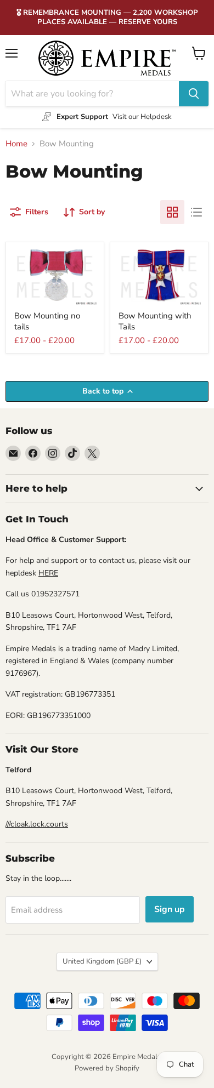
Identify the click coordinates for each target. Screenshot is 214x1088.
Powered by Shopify (107, 1068)
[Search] (194, 93)
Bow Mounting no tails (47, 321)
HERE (48, 573)
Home (16, 144)
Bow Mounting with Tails (155, 321)
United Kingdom (102, 961)
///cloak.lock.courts (36, 824)
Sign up (169, 909)
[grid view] (172, 212)
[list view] (196, 212)
